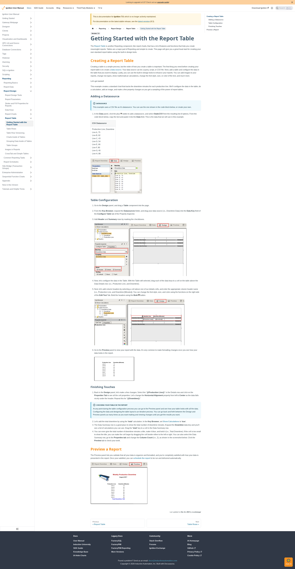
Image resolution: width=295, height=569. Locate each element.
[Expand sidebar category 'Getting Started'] (30, 18)
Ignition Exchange (157, 548)
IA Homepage (193, 541)
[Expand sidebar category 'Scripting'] (30, 74)
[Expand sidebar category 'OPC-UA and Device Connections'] (30, 44)
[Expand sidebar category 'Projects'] (30, 35)
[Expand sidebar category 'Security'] (30, 66)
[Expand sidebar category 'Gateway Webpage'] (30, 22)
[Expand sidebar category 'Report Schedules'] (30, 162)
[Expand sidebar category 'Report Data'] (30, 87)
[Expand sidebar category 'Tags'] (30, 54)
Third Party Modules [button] (85, 8)
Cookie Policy (193, 555)
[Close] (292, 2)
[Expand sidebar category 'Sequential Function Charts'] (30, 177)
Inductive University (82, 544)
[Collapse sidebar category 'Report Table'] (30, 118)
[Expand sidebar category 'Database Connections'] (30, 50)
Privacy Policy (193, 552)
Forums (152, 544)
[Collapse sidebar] (17, 529)
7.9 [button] (99, 8)
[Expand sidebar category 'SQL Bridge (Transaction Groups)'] (30, 167)
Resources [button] (67, 8)
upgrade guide (163, 2)
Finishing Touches (215, 26)
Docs (29, 8)
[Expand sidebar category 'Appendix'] (30, 181)
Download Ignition (259, 8)
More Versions (117, 552)
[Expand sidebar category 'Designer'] (30, 27)
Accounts (50, 8)
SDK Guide (38, 8)
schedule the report (141, 458)
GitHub (190, 548)
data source (116, 70)
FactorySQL (116, 541)
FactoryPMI (116, 544)
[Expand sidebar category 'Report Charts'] (30, 114)
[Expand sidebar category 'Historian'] (30, 58)
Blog (58, 8)
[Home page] (93, 28)
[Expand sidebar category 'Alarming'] (30, 62)
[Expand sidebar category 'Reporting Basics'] (30, 83)
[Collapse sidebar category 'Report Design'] (30, 91)
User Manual (78, 541)
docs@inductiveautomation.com (163, 561)
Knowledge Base (80, 552)
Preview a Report (213, 30)
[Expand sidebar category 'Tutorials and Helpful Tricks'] (30, 189)
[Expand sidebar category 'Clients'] (30, 31)
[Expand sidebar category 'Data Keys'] (30, 110)
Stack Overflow (155, 541)
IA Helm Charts (79, 555)
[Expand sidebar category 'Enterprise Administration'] (30, 172)
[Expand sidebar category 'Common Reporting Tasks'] (30, 158)
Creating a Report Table (215, 16)
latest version (144, 21)
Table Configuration (215, 23)
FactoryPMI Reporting (120, 548)
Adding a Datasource (215, 20)
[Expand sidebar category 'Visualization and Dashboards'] (30, 39)
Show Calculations (171, 421)
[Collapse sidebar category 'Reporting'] (30, 79)
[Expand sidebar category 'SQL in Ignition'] (30, 70)
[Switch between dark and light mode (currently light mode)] (272, 8)
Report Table (99, 46)
